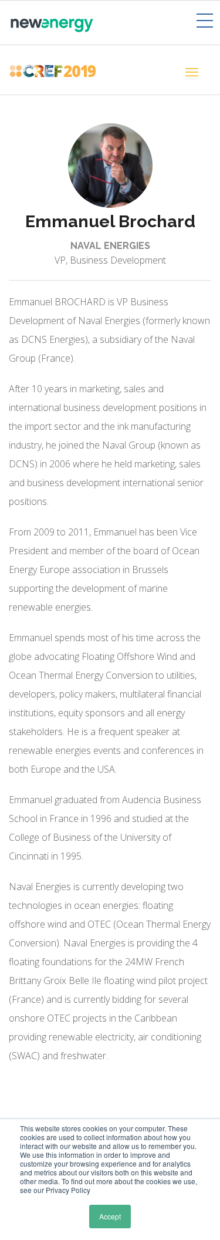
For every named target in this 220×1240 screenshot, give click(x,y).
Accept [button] (110, 1216)
